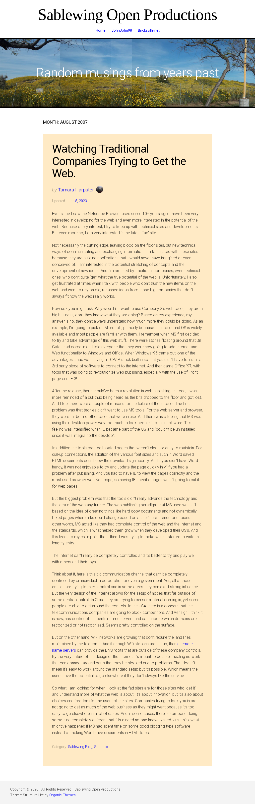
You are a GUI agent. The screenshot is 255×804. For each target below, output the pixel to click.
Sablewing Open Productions (127, 14)
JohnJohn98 (122, 30)
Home (101, 30)
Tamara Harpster (76, 190)
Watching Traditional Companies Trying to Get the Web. (119, 161)
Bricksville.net (149, 30)
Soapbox (101, 747)
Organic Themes (62, 795)
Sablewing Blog (80, 747)
